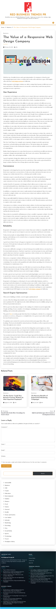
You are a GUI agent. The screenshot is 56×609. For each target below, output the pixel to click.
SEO (11, 314)
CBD (6, 488)
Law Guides (8, 517)
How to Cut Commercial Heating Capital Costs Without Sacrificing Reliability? (41, 573)
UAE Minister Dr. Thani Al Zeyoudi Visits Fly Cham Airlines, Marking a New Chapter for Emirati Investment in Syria (14, 603)
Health (7, 512)
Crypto (7, 490)
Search (42, 473)
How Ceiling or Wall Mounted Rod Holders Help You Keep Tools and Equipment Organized (42, 570)
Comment (4, 427)
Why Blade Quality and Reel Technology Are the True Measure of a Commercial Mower (42, 576)
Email (3, 450)
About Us (31, 563)
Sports (7, 533)
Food (6, 504)
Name (3, 444)
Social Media (8, 531)
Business (6, 33)
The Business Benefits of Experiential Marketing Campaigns (39, 397)
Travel (6, 539)
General (7, 509)
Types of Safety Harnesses (9, 570)
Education (8, 493)
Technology (8, 536)
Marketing (8, 522)
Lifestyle (7, 520)
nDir (16, 47)
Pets (6, 528)
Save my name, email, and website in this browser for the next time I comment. (25, 462)
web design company (35, 289)
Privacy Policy (32, 558)
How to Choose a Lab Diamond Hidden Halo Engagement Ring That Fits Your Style (40, 579)
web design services (17, 81)
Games (7, 506)
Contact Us (31, 560)
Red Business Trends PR (28, 14)
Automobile (8, 482)
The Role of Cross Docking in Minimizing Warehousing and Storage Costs (12, 599)
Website (3, 456)
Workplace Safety (10, 541)
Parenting (7, 525)
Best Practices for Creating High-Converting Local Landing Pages (14, 596)
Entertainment (9, 496)
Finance (7, 501)
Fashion (7, 498)
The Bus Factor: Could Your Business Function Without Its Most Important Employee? (13, 397)
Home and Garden (10, 514)
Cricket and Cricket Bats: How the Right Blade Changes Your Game (13, 578)
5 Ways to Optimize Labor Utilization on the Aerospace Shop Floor (13, 575)
